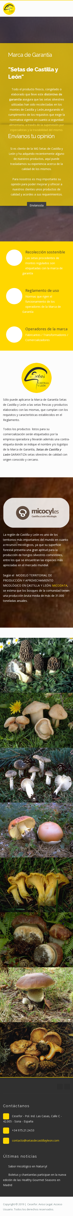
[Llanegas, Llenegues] (24, 774)
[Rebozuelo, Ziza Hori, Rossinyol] (24, 884)
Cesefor (32, 1204)
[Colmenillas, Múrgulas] (24, 665)
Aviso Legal (45, 1204)
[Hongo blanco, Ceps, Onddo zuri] (24, 994)
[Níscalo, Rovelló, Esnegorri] (24, 1049)
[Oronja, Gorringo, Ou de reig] (24, 829)
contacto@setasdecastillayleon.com (35, 1140)
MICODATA (59, 585)
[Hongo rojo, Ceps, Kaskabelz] (24, 939)
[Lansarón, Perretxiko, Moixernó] (24, 719)
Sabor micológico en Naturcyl (27, 1166)
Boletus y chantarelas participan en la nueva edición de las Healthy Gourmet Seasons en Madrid (34, 1180)
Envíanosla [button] (37, 205)
